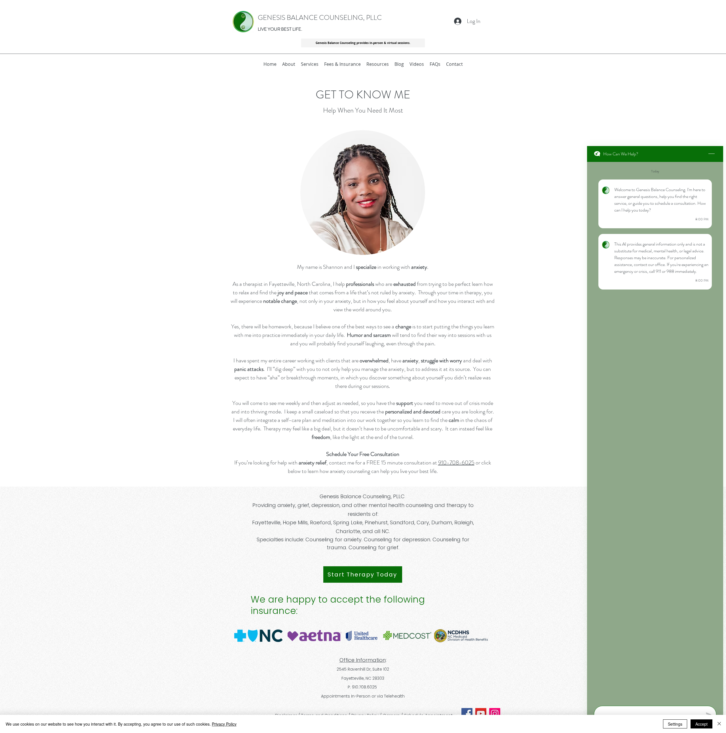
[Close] (719, 723)
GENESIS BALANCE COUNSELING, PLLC (320, 17)
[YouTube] (480, 713)
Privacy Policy (224, 724)
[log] (655, 432)
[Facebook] (466, 713)
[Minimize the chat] (711, 154)
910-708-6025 (456, 463)
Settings (675, 724)
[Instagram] (494, 713)
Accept (701, 724)
